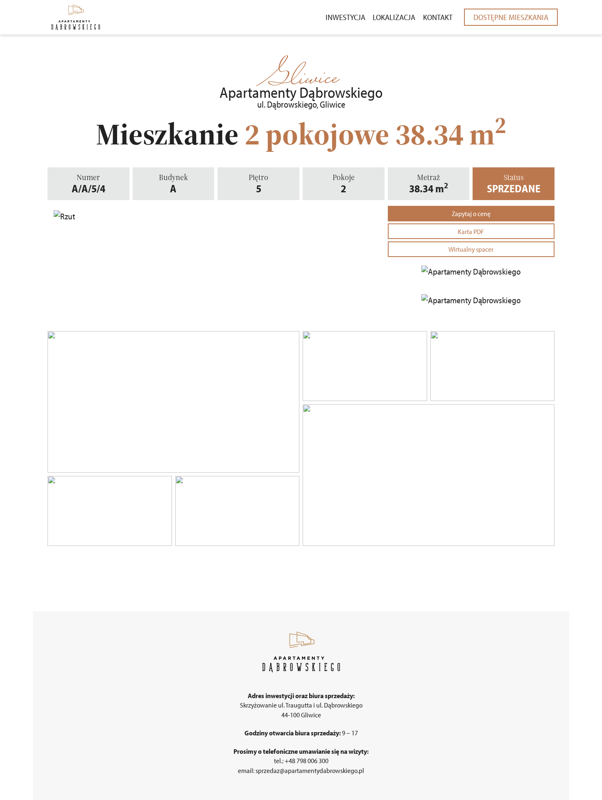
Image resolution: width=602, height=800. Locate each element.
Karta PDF (471, 231)
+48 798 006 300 (306, 760)
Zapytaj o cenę (471, 213)
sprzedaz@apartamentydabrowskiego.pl (310, 770)
